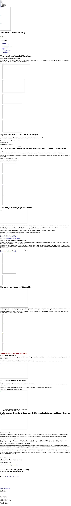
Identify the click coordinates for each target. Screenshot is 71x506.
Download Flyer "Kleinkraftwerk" (12, 476)
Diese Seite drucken (6, 488)
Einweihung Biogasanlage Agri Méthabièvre (13, 238)
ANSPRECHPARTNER (6, 50)
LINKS (3, 48)
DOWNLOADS (5, 47)
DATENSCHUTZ (5, 52)
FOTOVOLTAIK (5, 44)
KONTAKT (4, 51)
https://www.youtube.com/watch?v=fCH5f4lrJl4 (8, 236)
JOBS (3, 49)
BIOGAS (4, 43)
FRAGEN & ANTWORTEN (7, 46)
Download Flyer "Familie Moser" (12, 465)
